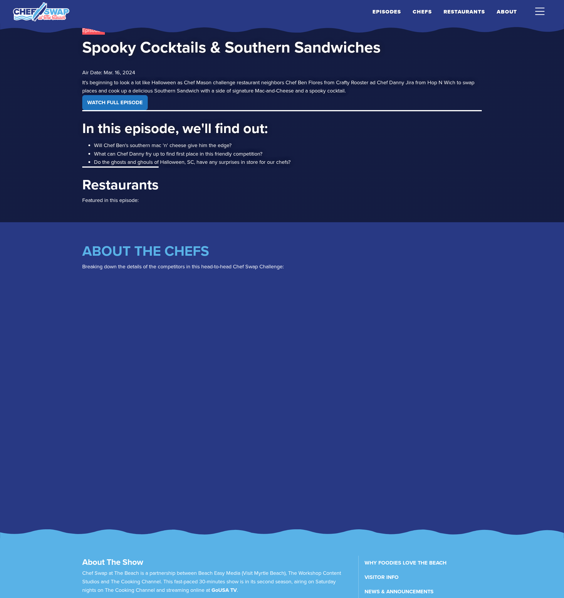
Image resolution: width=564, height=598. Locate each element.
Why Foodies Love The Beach (405, 563)
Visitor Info (382, 577)
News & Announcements (399, 591)
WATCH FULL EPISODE (115, 102)
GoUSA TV (224, 590)
